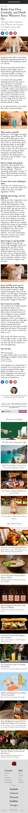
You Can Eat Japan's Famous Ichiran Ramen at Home (13, 576)
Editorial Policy (5, 810)
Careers (21, 775)
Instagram (14, 793)
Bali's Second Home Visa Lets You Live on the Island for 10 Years (14, 466)
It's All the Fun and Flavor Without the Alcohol (14, 669)
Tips (6, 775)
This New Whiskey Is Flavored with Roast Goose (12, 752)
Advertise (7, 778)
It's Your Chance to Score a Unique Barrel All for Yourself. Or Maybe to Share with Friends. (13, 726)
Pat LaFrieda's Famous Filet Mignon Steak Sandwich (13, 636)
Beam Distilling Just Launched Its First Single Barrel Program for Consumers (13, 722)
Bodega (24, 86)
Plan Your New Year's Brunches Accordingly (13, 697)
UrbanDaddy (14, 2)
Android (21, 782)
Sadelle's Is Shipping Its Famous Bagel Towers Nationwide (13, 694)
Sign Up (23, 411)
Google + (14, 805)
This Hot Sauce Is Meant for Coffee (14, 442)
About (20, 773)
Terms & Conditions (13, 810)
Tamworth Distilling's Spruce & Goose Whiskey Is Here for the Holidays (11, 756)
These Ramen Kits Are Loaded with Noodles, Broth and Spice (13, 580)
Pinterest (14, 797)
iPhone (21, 780)
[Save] (15, 33)
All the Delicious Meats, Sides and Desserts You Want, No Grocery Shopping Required (14, 550)
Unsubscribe (8, 782)
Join (20, 778)
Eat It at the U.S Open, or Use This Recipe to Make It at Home (13, 640)
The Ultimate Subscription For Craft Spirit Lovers (13, 610)
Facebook (14, 789)
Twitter (14, 801)
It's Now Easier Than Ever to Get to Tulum (14, 517)
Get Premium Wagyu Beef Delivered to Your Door (14, 492)
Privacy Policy (22, 810)
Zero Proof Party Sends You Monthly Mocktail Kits (13, 665)
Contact (7, 773)
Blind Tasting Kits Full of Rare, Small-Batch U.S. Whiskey (13, 606)
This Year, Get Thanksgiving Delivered (14, 547)
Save (11, 33)
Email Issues (8, 780)
